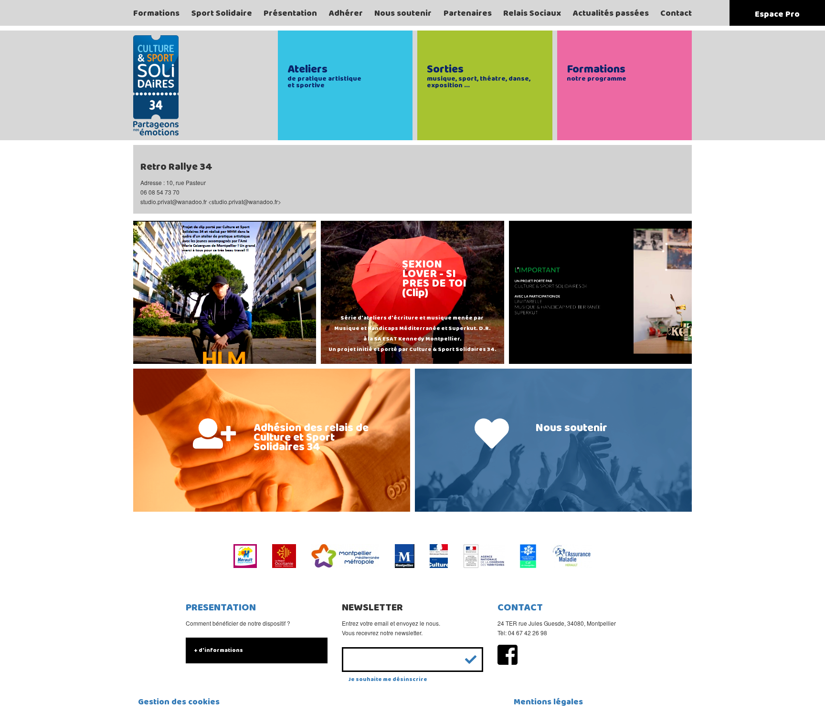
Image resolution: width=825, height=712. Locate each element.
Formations (156, 13)
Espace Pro (777, 14)
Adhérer (346, 13)
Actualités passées (611, 13)
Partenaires (468, 13)
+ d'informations (218, 650)
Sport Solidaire (221, 13)
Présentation (290, 13)
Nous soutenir (403, 13)
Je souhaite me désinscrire (388, 679)
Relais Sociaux (532, 13)
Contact (676, 13)
